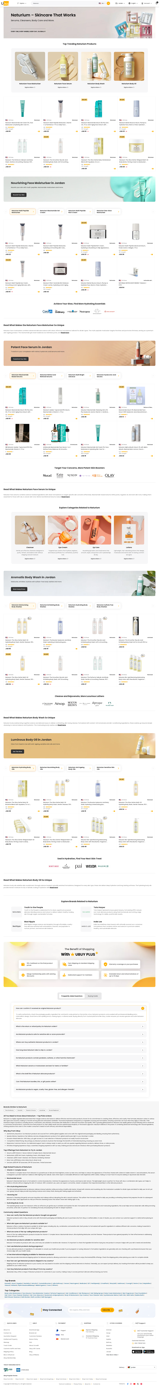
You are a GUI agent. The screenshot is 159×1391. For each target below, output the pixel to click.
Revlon (136, 1283)
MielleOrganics (41, 1285)
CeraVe (19, 1110)
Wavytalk (113, 1283)
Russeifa (109, 1348)
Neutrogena (74, 1283)
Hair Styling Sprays (97, 1293)
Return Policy (33, 1339)
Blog (30, 1352)
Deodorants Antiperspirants (54, 1295)
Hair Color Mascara (36, 1295)
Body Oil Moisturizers (72, 1295)
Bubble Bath (139, 1295)
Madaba (109, 1345)
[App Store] (137, 1352)
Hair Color (8, 1295)
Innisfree (42, 1110)
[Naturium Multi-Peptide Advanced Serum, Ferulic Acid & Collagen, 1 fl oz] (136, 232)
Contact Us (7, 1333)
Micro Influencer (9, 1355)
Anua (13, 1283)
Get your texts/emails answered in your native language (145, 1335)
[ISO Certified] (21, 1370)
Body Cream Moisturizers (113, 1293)
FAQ (30, 1342)
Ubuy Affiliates (34, 1355)
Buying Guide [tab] (93, 996)
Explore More (29, 87)
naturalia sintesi (148, 280)
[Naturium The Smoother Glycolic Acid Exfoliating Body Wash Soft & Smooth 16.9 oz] (136, 626)
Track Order (8, 1345)
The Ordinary (9, 1110)
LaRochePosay (58, 1283)
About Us (7, 1330)
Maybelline (147, 1283)
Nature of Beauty (148, 407)
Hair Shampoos (84, 1293)
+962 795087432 (139, 1343)
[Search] (108, 3)
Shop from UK (19, 1379)
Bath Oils (122, 1295)
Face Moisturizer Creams (40, 1293)
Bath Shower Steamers (12, 1297)
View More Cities (112, 1355)
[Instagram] (131, 1384)
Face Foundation (141, 1293)
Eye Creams (84, 1295)
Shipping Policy (9, 1352)
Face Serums (26, 1293)
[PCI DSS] (8, 1370)
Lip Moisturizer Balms (111, 1295)
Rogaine (19, 1283)
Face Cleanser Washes (21, 1295)
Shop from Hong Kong (46, 1379)
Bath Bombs (25, 1297)
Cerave (66, 1283)
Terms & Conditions (65, 1384)
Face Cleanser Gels (96, 1295)
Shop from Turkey (87, 1379)
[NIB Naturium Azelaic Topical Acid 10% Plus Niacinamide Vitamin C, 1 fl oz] (22, 433)
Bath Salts (130, 1295)
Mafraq (108, 1342)
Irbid (107, 1336)
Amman (109, 1330)
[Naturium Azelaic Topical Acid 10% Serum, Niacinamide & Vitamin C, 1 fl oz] (60, 396)
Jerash (108, 1352)
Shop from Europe (101, 1379)
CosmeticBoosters (45, 1283)
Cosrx (49, 1285)
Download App (34, 1330)
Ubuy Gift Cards (34, 1348)
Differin (55, 1285)
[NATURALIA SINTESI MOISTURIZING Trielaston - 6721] (136, 269)
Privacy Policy (78, 1384)
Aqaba (108, 1339)
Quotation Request (10, 1336)
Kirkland (14, 1285)
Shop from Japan (31, 1379)
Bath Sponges (46, 1297)
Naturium (37, 120)
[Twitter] (138, 1384)
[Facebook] (128, 1384)
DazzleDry (27, 1283)
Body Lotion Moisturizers (13, 1293)
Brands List (33, 1333)
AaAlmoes (121, 1283)
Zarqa (108, 1333)
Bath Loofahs (35, 1297)
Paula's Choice (31, 1110)
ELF (89, 1283)
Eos (140, 1283)
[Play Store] (148, 1352)
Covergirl (129, 1283)
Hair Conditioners (72, 1293)
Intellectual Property (10, 1339)
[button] (120, 3)
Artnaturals (73, 444)
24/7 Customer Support (145, 1331)
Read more (65, 333)
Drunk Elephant (54, 1110)
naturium (37, 444)
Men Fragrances (128, 1293)
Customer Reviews (35, 1336)
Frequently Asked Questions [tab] (71, 996)
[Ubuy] (5, 3)
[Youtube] (134, 1384)
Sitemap (6, 1342)
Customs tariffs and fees (12, 1348)
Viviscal (7, 1285)
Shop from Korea (61, 1379)
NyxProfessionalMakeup (26, 1285)
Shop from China (74, 1379)
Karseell (7, 1283)
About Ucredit (34, 1345)
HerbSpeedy (95, 1283)
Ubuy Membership (10, 1358)
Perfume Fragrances (57, 1293)
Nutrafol (35, 1283)
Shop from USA (8, 1379)
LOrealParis (105, 1283)
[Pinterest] (141, 1384)
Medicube (83, 1283)
